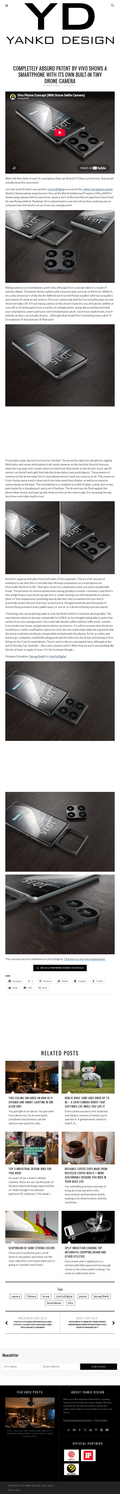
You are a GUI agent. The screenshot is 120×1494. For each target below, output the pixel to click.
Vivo (70, 1303)
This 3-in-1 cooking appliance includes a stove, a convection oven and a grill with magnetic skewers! (32, 1322)
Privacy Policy (100, 1420)
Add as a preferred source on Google (62, 968)
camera (15, 1296)
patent (83, 1296)
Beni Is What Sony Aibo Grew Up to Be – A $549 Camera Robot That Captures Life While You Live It (87, 1102)
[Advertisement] (60, 54)
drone (46, 1296)
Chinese (31, 1296)
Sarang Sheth (37, 656)
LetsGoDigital (56, 189)
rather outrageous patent (98, 189)
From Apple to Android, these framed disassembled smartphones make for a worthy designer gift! (87, 1322)
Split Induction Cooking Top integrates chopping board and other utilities (85, 1252)
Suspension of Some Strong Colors (32, 1248)
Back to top (13, 1490)
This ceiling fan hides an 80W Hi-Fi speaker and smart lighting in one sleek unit (31, 1102)
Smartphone (54, 1303)
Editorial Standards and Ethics (77, 1420)
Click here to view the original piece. (84, 959)
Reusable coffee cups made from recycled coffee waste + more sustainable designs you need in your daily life (86, 1175)
